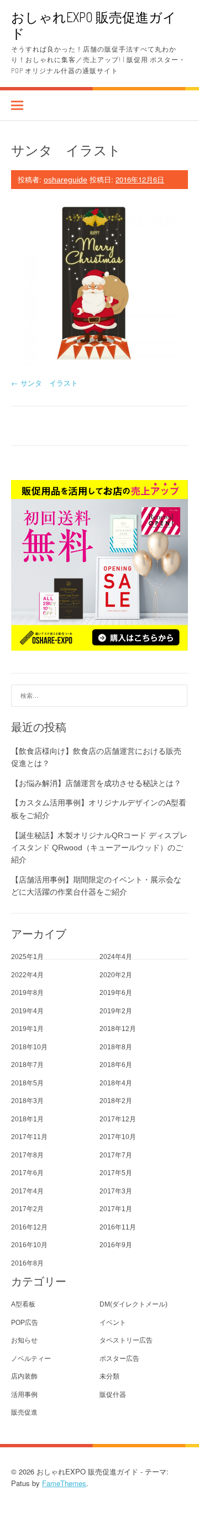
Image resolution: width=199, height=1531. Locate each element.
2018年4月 (116, 1083)
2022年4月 (27, 975)
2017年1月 (116, 1209)
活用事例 (24, 1395)
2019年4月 (27, 1011)
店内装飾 (24, 1376)
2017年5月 (116, 1173)
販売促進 (24, 1412)
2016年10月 (29, 1245)
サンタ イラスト (44, 382)
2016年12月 (29, 1227)
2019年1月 (27, 1029)
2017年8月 (27, 1155)
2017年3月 (116, 1191)
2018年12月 (118, 1029)
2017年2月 (27, 1209)
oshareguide (65, 179)
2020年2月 (116, 975)
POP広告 (24, 1322)
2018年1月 (27, 1119)
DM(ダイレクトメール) (133, 1304)
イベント (113, 1322)
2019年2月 (116, 1011)
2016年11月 (118, 1227)
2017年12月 (118, 1119)
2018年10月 (29, 1047)
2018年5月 (27, 1083)
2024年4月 (116, 957)
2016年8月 (27, 1263)
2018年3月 (27, 1101)
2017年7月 (116, 1155)
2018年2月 (116, 1101)
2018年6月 (116, 1065)
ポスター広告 (119, 1358)
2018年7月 (27, 1065)
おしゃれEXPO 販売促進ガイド (93, 25)
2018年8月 (116, 1047)
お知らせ (24, 1340)
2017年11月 (29, 1137)
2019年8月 (27, 993)
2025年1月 (27, 957)
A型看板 (23, 1304)
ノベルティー (31, 1358)
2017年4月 (27, 1191)
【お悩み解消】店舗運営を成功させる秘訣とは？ (96, 783)
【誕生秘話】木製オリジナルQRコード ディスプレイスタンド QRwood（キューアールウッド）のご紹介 (99, 848)
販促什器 (113, 1395)
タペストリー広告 (126, 1340)
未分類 (109, 1376)
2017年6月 (27, 1173)
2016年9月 (116, 1245)
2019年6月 (116, 993)
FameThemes (64, 1483)
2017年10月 (118, 1137)
